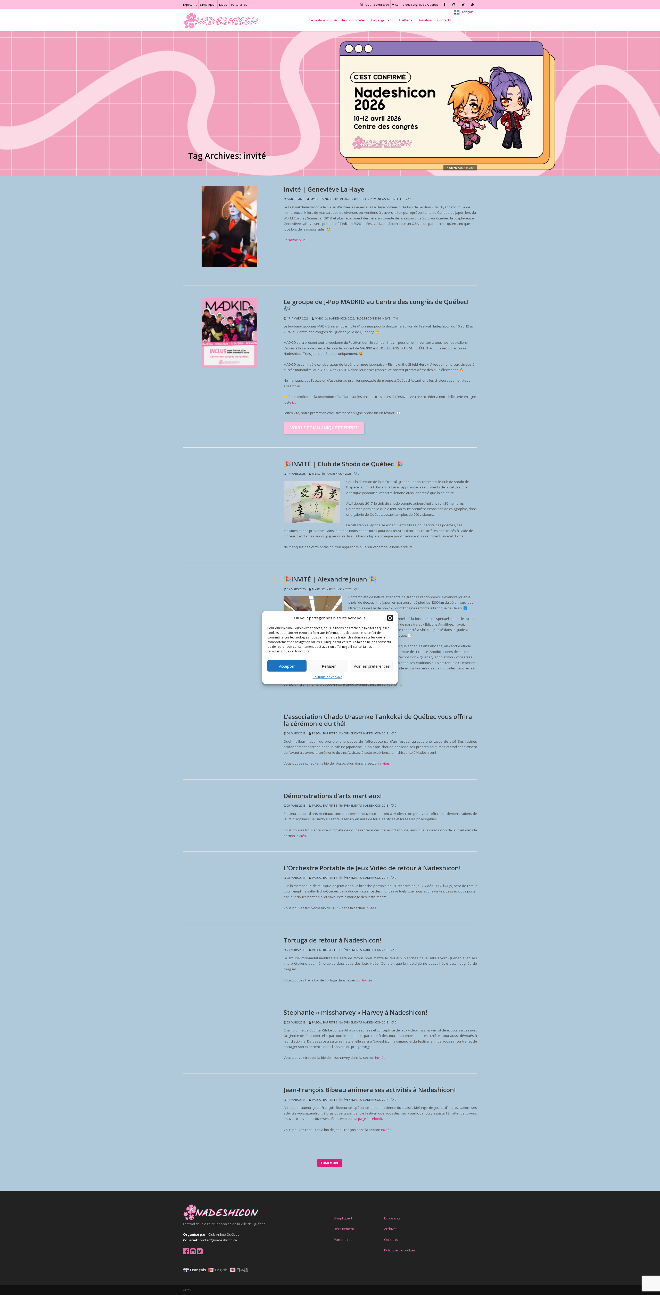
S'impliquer (208, 4)
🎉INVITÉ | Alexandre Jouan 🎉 (330, 579)
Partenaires (239, 4)
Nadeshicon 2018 (375, 733)
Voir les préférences (372, 666)
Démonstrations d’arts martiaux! (333, 795)
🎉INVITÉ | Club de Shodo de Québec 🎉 (343, 464)
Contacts (444, 20)
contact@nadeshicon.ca (218, 1240)
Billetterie (405, 20)
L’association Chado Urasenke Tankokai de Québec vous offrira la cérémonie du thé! (378, 720)
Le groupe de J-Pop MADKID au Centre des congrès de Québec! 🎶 (376, 305)
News (382, 199)
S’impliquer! (343, 1218)
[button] (390, 617)
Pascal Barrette (324, 733)
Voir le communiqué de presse (324, 428)
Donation (425, 20)
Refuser (329, 666)
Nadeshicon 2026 (337, 199)
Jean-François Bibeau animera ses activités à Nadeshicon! (370, 1089)
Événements (353, 733)
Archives (391, 1228)
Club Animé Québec (223, 1234)
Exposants (190, 4)
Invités (361, 20)
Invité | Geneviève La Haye (324, 189)
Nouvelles (395, 199)
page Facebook (370, 1118)
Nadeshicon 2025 (338, 474)
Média (223, 4)
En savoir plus (295, 239)
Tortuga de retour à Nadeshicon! (333, 940)
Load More (330, 1163)
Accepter (287, 666)
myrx (314, 199)
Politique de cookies (327, 677)
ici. (294, 402)
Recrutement (344, 1228)
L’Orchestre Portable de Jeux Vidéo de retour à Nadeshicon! (372, 868)
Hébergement (382, 20)
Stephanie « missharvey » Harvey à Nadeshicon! (355, 1012)
